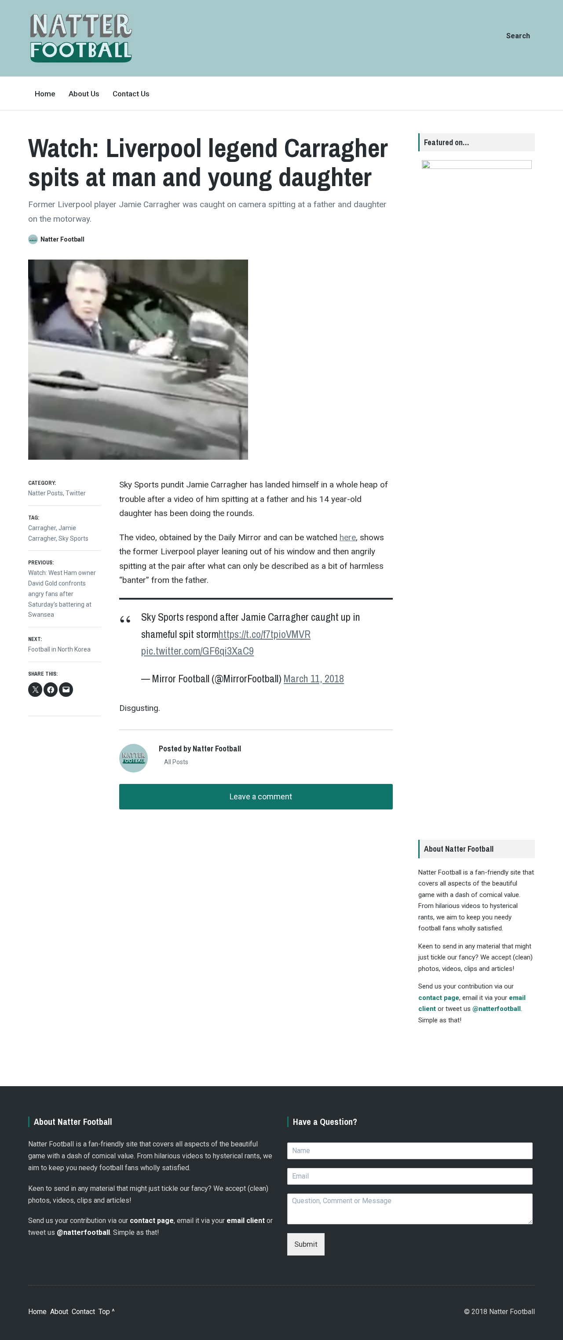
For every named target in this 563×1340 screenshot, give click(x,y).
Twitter (76, 493)
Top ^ (107, 1311)
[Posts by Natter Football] (34, 239)
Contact (83, 1311)
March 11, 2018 (314, 678)
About (59, 1311)
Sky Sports (73, 538)
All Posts (175, 761)
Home (45, 93)
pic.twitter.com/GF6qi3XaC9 (197, 651)
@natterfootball (496, 1009)
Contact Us (131, 93)
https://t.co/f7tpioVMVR (265, 634)
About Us (84, 93)
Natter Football (62, 239)
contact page (438, 998)
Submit (306, 1244)
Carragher (42, 527)
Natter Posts (45, 493)
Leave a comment (260, 796)
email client (246, 1220)
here (348, 537)
